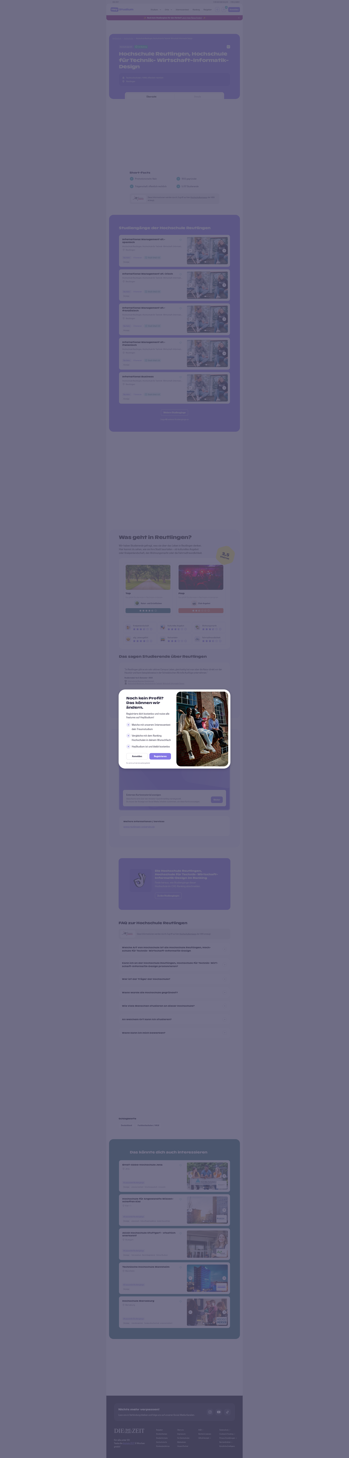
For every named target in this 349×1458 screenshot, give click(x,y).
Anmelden (137, 756)
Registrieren (160, 756)
